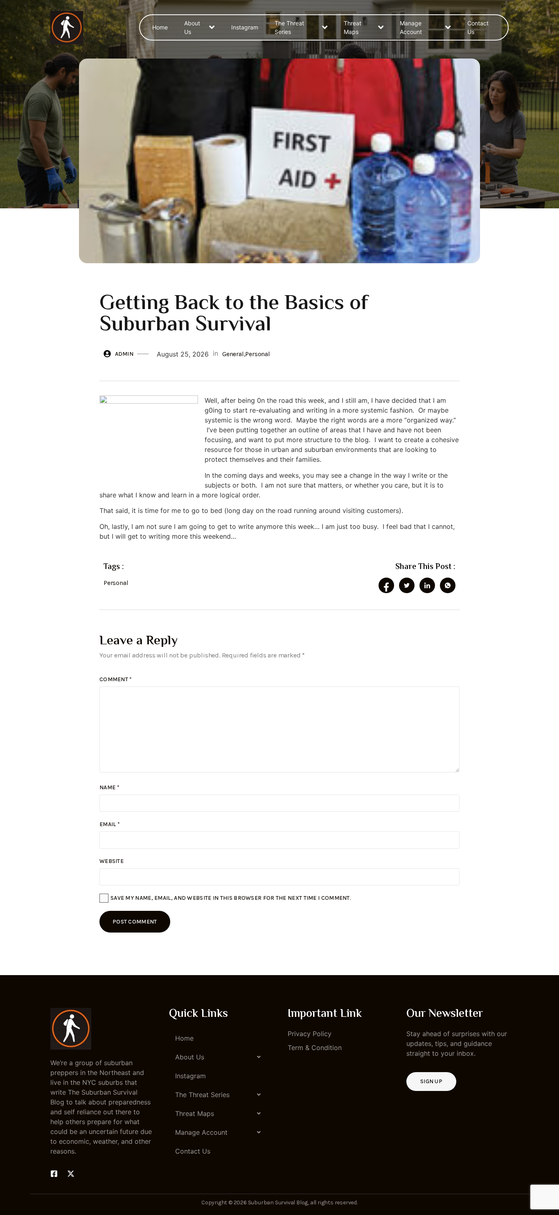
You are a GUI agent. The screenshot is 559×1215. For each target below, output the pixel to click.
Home (160, 27)
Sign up (431, 1081)
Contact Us (478, 27)
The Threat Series (289, 27)
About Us (192, 27)
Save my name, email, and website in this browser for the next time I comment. (230, 897)
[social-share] (386, 585)
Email (109, 824)
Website (111, 861)
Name (109, 787)
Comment (115, 679)
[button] (220, 1057)
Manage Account (411, 27)
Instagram (244, 27)
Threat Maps (352, 27)
